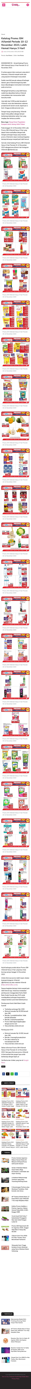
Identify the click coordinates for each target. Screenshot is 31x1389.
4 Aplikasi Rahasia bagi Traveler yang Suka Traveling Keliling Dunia (19, 1179)
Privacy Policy (15, 1379)
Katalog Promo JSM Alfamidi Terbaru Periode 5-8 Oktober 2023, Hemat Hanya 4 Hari (8, 1145)
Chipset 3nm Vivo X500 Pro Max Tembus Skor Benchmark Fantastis (19, 1237)
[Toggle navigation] (3, 4)
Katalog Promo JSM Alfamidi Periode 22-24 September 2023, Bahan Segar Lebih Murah (8, 1125)
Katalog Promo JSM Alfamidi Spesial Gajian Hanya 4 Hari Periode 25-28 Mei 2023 (22, 1104)
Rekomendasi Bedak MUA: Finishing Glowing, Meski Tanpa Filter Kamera (18, 1321)
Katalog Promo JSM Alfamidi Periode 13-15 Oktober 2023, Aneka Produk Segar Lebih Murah (8, 1104)
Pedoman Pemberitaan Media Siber (19, 1376)
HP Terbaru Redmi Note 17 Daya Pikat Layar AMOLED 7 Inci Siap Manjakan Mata (20, 1199)
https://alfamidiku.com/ (9, 985)
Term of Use (5, 1376)
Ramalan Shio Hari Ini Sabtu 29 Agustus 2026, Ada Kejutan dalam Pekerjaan (20, 1340)
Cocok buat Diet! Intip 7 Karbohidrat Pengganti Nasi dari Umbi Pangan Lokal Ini (19, 1219)
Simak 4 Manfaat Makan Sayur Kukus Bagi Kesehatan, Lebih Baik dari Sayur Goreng (20, 1170)
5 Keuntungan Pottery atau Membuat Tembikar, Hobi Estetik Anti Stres (20, 1189)
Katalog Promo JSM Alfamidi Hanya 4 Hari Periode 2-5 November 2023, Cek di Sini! (22, 1125)
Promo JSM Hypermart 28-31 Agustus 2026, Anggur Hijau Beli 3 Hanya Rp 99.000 (20, 1229)
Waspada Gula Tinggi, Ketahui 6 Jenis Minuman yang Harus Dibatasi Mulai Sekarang (20, 1248)
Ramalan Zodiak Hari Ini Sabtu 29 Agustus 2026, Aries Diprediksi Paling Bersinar (20, 1349)
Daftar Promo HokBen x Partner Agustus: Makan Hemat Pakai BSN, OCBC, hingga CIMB (20, 1209)
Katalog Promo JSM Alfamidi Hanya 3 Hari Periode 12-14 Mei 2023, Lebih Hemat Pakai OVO (22, 1145)
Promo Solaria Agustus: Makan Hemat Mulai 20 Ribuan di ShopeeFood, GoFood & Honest (19, 1161)
